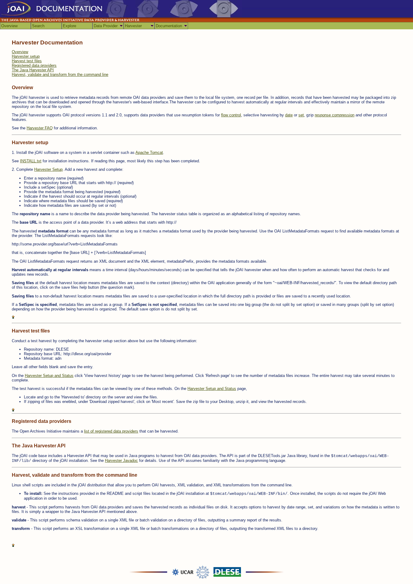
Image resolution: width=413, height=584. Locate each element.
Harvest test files (27, 61)
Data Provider (106, 26)
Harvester (133, 26)
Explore (69, 26)
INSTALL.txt (30, 161)
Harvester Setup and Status (49, 375)
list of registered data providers (111, 431)
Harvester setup (26, 56)
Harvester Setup (48, 169)
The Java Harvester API (33, 70)
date (289, 115)
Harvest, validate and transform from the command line (60, 74)
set (301, 115)
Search (38, 26)
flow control (231, 115)
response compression (334, 115)
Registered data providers (34, 65)
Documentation (169, 26)
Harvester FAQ (40, 128)
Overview (9, 26)
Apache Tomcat (149, 152)
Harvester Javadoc (121, 460)
